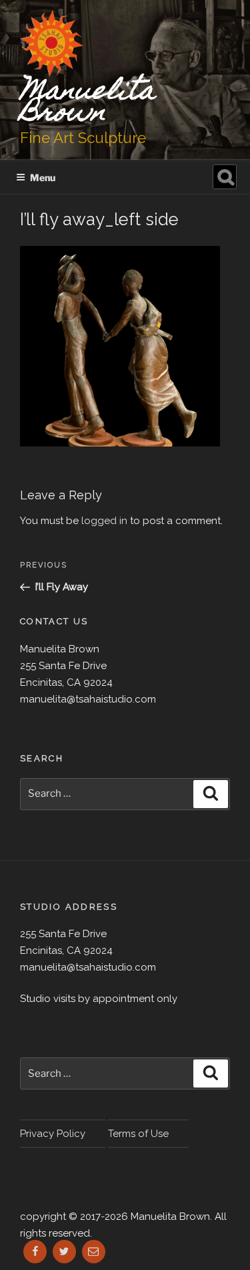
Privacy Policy (52, 1134)
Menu (42, 177)
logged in (104, 521)
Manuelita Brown (87, 103)
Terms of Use (138, 1134)
